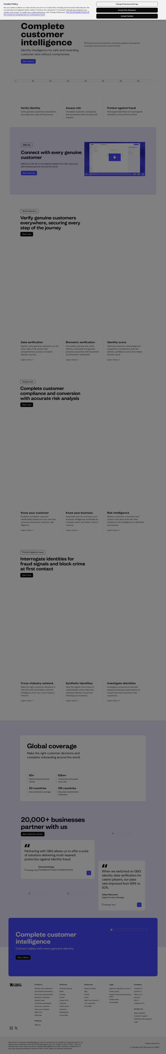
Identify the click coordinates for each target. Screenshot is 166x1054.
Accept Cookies (127, 16)
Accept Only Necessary (127, 10)
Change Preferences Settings (127, 4)
